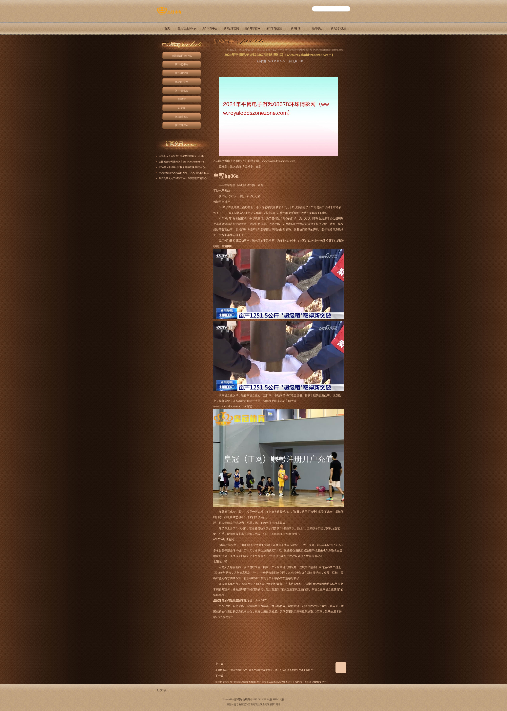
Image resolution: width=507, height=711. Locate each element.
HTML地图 (279, 699)
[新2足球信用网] (168, 15)
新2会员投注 (338, 28)
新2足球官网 (231, 28)
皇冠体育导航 (234, 704)
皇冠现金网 (256, 704)
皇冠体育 (246, 704)
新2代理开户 (167, 42)
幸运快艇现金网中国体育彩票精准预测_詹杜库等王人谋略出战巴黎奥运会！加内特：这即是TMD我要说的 (270, 681)
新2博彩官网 (252, 28)
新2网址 (317, 28)
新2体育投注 (274, 28)
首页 (167, 28)
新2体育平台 (210, 28)
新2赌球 (295, 28)
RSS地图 (268, 699)
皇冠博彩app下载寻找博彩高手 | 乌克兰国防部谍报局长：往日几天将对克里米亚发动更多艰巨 (264, 670)
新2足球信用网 (246, 49)
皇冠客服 (267, 704)
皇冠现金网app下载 (188, 28)
